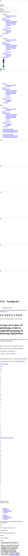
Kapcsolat (5, 33)
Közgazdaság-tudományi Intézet (10, 130)
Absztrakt (8, 28)
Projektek (8, 32)
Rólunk (4, 14)
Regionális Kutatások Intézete (10, 131)
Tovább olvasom (14, 554)
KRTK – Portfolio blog (11, 21)
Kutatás (5, 29)
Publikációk (9, 30)
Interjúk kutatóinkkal (11, 24)
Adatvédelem (6, 509)
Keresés (2, 4)
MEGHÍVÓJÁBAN (20, 361)
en (3, 69)
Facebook (8, 25)
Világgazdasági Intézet (8, 129)
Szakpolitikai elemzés (11, 22)
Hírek (4, 18)
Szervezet (8, 17)
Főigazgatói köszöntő (11, 15)
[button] (14, 9)
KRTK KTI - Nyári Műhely (6, 437)
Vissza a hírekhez (4, 364)
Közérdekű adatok (7, 511)
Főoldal (5, 508)
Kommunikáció (6, 20)
